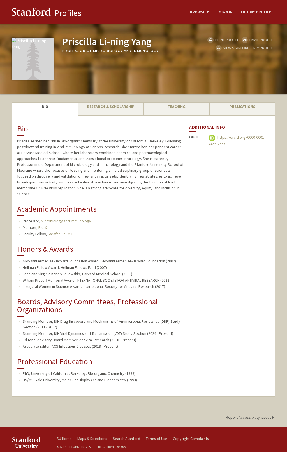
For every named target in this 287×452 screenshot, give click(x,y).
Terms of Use (156, 438)
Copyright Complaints (191, 438)
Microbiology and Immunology (66, 220)
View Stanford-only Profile (248, 47)
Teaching (177, 106)
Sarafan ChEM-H (61, 233)
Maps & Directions (92, 438)
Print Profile (226, 39)
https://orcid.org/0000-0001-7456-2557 (237, 141)
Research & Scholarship (111, 106)
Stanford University (31, 442)
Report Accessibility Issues (249, 417)
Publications (242, 106)
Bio (45, 106)
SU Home (64, 438)
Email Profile (261, 39)
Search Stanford (126, 438)
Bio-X (42, 227)
